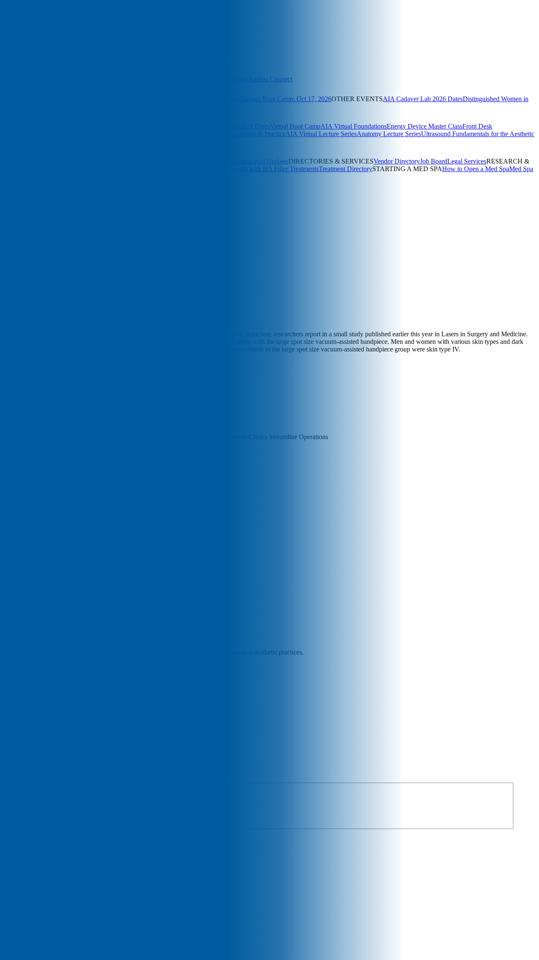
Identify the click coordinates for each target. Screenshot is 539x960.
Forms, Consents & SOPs (56, 161)
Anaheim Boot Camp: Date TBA (194, 98)
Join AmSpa (41, 35)
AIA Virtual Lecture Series (321, 133)
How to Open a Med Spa (475, 168)
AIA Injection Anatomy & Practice (239, 133)
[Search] (7, 34)
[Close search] (97, 46)
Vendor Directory (397, 161)
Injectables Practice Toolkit (126, 161)
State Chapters (121, 79)
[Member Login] (20, 35)
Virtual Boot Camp (295, 126)
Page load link (19, 868)
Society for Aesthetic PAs (174, 79)
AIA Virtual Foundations (353, 126)
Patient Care (112, 304)
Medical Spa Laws (128, 168)
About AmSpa (19, 216)
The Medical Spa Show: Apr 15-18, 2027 (55, 98)
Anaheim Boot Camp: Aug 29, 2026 (48, 126)
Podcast (98, 196)
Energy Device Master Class (424, 126)
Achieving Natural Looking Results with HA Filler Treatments (236, 168)
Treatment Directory (345, 168)
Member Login (228, 79)
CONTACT (56, 223)
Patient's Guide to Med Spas (50, 176)
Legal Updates (269, 161)
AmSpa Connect (270, 79)
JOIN (30, 223)
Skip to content (20, 296)
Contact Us (92, 216)
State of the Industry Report (66, 168)
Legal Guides (232, 161)
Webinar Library (101, 133)
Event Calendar (48, 106)
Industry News (70, 304)
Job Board (433, 161)
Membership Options (74, 79)
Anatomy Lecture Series (389, 133)
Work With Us (57, 216)
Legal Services (466, 161)
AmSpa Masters (58, 133)
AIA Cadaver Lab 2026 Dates (423, 98)
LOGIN (10, 223)
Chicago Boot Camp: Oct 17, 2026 (284, 98)
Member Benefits (23, 79)
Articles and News (24, 196)
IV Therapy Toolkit (188, 161)
